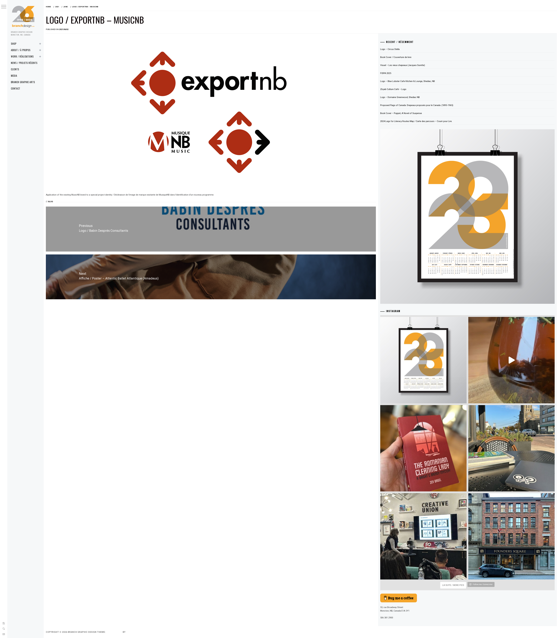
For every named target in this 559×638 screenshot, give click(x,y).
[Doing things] (511, 360)
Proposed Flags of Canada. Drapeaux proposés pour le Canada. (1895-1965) (416, 105)
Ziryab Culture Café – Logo (393, 89)
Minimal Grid (114, 632)
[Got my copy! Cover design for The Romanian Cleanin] (423, 448)
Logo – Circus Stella (390, 49)
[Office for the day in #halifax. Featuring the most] (511, 536)
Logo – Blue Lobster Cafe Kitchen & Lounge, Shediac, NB (407, 81)
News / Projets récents (24, 63)
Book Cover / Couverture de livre (395, 57)
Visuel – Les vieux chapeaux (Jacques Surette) (402, 65)
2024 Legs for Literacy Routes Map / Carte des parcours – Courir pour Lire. (416, 121)
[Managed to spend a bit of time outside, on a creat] (511, 448)
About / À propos (20, 50)
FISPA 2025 (385, 73)
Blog (50, 202)
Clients (15, 69)
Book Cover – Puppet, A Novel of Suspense (401, 113)
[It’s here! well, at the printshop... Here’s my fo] (423, 360)
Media (14, 75)
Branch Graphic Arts (23, 82)
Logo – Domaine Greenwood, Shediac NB (400, 97)
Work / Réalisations (22, 56)
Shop (13, 43)
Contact (15, 88)
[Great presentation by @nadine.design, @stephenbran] (423, 536)
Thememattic (134, 632)
